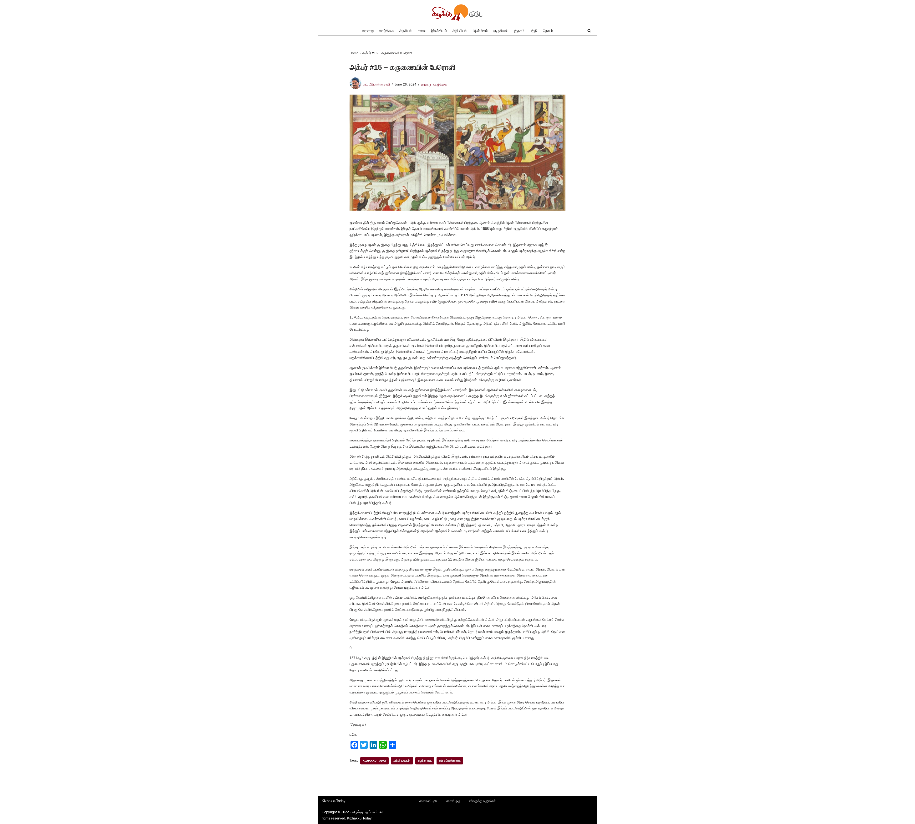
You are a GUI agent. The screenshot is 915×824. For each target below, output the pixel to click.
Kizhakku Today (374, 760)
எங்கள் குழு (453, 801)
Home (354, 53)
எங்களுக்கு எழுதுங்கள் (482, 801)
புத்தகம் (518, 31)
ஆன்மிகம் (480, 31)
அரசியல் (405, 31)
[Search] (589, 30)
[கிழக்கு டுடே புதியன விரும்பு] (457, 12)
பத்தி (533, 31)
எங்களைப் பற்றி (428, 801)
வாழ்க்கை (386, 31)
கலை (422, 31)
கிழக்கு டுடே (425, 760)
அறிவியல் (459, 31)
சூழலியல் (500, 31)
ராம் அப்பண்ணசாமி (376, 84)
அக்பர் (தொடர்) (402, 760)
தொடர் (548, 31)
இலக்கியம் (439, 31)
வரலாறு (368, 31)
